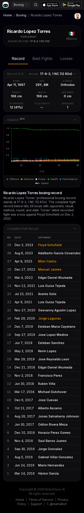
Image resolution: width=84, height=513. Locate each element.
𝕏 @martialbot (57, 504)
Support (36, 504)
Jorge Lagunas (49, 318)
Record (18, 58)
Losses (66, 58)
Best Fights (42, 58)
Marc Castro (47, 261)
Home (7, 15)
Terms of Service (41, 499)
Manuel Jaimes (49, 269)
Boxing (19, 4)
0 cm (67, 96)
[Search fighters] (36, 5)
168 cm (16, 96)
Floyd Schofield (50, 245)
